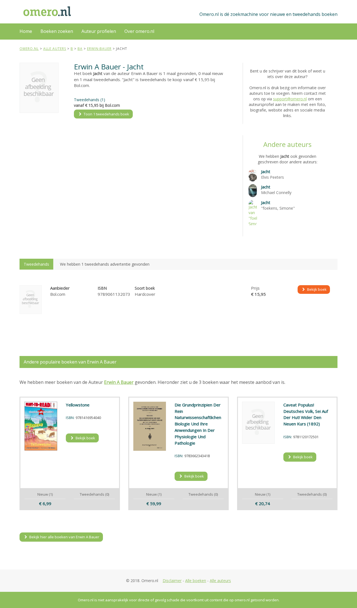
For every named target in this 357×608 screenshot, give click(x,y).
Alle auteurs (220, 580)
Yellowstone (78, 405)
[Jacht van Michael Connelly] (253, 190)
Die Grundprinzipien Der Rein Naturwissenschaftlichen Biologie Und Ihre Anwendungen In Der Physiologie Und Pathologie (198, 424)
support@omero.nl (290, 98)
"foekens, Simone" (278, 208)
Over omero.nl (139, 31)
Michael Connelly (276, 192)
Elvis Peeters (272, 177)
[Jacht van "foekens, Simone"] (253, 212)
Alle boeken (195, 580)
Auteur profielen (98, 31)
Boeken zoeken (56, 31)
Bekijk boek (316, 289)
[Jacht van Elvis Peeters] (253, 174)
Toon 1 (106, 114)
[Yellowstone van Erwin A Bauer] (41, 426)
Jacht (265, 171)
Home (26, 31)
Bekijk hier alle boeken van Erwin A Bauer (63, 536)
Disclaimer (172, 580)
